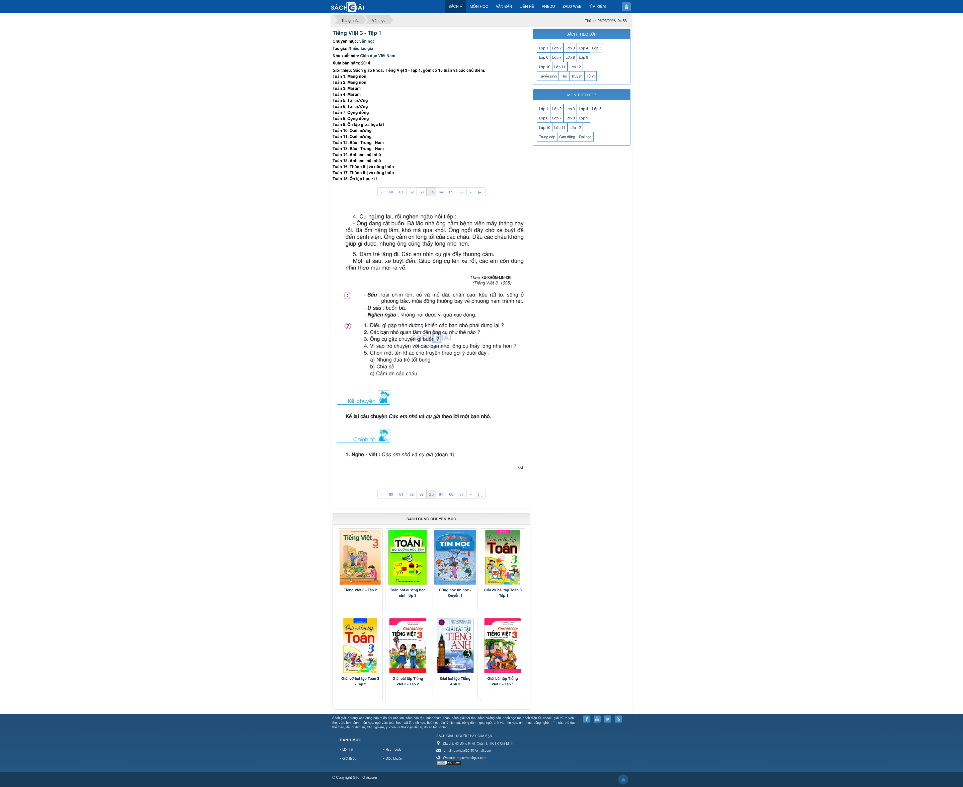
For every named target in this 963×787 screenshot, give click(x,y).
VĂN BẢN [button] (504, 6)
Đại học (585, 136)
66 (461, 191)
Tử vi (591, 76)
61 (401, 191)
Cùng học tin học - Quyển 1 (455, 592)
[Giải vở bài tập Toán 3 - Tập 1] (502, 557)
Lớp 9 (583, 57)
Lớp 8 (570, 57)
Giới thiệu (349, 758)
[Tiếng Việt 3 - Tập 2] (360, 557)
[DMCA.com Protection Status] (449, 762)
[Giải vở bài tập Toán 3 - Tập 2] (360, 645)
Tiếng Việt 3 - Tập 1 (357, 33)
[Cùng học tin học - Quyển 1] (455, 557)
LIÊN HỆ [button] (527, 6)
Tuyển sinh (548, 76)
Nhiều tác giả (360, 48)
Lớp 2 (556, 47)
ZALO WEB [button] (572, 6)
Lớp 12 (575, 66)
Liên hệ (347, 749)
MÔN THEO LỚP (581, 94)
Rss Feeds (394, 749)
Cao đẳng (567, 136)
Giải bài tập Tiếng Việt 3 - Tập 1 (502, 681)
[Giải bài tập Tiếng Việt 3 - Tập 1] (502, 645)
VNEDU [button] (548, 6)
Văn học (367, 41)
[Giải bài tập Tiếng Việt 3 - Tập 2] (407, 645)
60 (391, 191)
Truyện (577, 76)
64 (441, 191)
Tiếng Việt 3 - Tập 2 (360, 590)
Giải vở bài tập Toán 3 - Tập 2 (360, 681)
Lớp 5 (596, 47)
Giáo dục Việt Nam (377, 55)
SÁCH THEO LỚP (582, 34)
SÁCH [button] (454, 6)
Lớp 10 (544, 66)
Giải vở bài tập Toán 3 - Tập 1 (502, 592)
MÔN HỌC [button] (479, 6)
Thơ (564, 76)
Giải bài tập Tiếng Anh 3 (455, 681)
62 (412, 191)
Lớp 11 (560, 66)
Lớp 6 (543, 57)
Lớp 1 (543, 47)
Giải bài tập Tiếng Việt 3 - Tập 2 (407, 681)
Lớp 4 (583, 47)
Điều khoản (394, 758)
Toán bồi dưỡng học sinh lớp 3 (408, 592)
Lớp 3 (570, 47)
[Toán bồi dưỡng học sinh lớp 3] (407, 557)
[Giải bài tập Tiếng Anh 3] (455, 645)
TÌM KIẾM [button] (597, 6)
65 (451, 191)
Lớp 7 (556, 57)
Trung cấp (547, 136)
